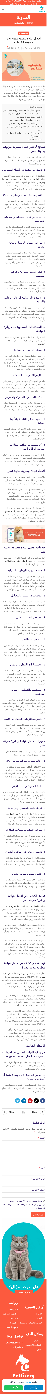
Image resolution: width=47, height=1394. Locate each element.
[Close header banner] (3, 2)
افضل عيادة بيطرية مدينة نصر (28, 117)
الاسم (42, 1168)
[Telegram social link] (17, 1100)
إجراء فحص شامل (37, 586)
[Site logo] (42, 9)
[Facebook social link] (42, 1100)
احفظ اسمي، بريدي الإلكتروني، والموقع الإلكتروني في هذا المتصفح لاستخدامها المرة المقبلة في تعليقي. (24, 1204)
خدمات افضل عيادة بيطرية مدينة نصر (25, 120)
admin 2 (32, 48)
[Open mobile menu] (3, 8)
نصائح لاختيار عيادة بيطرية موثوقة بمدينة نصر (22, 110)
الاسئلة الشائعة (34, 140)
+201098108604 (13, 1343)
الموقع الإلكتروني (38, 1190)
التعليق (41, 1138)
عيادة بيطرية (19, 23)
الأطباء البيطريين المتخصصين (17, 511)
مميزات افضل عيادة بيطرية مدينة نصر (24, 123)
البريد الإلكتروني (38, 1179)
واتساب (12, 1387)
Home (30, 23)
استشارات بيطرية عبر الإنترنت (22, 671)
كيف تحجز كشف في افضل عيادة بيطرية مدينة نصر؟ (23, 135)
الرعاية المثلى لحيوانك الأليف (16, 561)
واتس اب (16, 1347)
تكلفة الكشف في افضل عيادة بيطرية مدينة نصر (22, 128)
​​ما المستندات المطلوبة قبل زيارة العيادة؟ (23, 114)
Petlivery (37, 767)
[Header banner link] (23, 2)
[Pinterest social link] (30, 1100)
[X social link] (36, 1100)
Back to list (23, 1112)
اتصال (32, 1387)
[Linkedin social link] (23, 1100)
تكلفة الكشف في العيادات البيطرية (25, 906)
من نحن (12, 1309)
